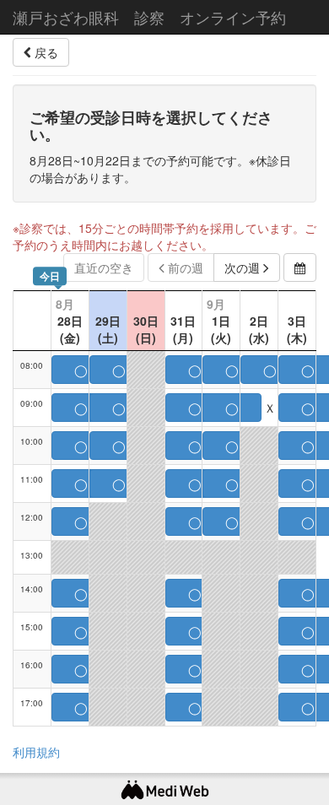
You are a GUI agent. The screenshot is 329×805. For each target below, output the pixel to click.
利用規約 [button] (36, 751)
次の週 (243, 267)
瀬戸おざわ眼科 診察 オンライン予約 (149, 16)
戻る (44, 52)
